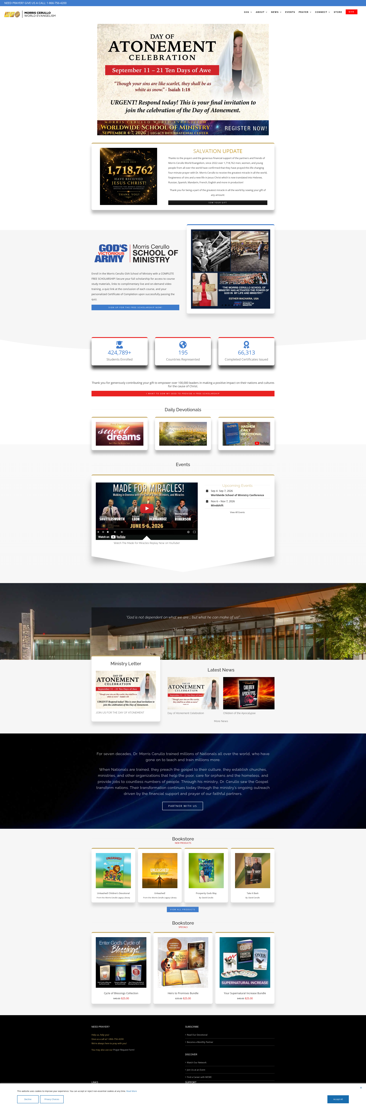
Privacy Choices (51, 1099)
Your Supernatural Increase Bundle (245, 993)
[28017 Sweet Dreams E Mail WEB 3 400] (119, 423)
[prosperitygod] (206, 854)
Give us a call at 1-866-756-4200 (108, 1039)
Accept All (338, 1099)
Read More (131, 1091)
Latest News (221, 669)
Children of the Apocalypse (239, 713)
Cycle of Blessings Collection (121, 993)
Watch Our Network (196, 1062)
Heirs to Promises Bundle (183, 993)
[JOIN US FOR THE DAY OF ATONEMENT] (126, 690)
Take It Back (252, 893)
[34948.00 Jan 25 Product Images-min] (121, 938)
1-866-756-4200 (56, 3)
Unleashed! (159, 893)
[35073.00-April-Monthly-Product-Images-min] (183, 938)
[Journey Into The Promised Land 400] (183, 423)
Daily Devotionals (183, 409)
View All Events (237, 512)
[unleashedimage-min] (159, 854)
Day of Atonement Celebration (186, 713)
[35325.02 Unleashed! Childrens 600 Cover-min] (113, 854)
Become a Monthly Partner (200, 1042)
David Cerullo (207, 897)
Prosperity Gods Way (206, 893)
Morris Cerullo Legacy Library (117, 897)
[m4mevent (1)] (147, 483)
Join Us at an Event (196, 1069)
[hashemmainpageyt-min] (246, 423)
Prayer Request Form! (124, 1049)
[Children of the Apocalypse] (248, 693)
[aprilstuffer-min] (245, 938)
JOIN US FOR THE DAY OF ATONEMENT (120, 712)
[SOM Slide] (183, 72)
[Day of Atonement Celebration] (193, 693)
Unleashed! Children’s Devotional (113, 893)
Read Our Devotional (197, 1034)
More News (221, 721)
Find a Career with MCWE (199, 1077)
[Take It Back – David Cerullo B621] (252, 854)
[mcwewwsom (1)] (183, 121)
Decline (27, 1099)
